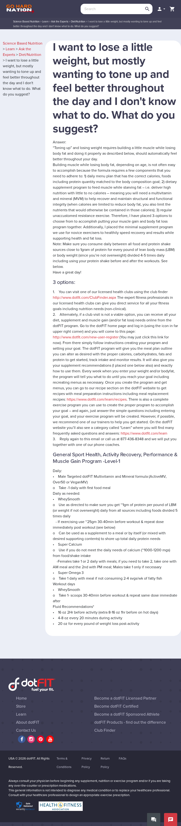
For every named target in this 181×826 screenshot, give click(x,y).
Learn (45, 21)
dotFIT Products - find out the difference (130, 722)
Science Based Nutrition (26, 21)
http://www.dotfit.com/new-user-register (86, 337)
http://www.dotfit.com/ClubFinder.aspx (84, 297)
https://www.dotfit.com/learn (144, 433)
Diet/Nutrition (78, 21)
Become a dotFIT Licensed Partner (125, 698)
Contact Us (26, 730)
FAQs (122, 758)
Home (21, 698)
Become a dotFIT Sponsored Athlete (127, 714)
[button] (161, 9)
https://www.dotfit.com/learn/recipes (97, 399)
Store (21, 706)
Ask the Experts (59, 21)
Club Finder (104, 730)
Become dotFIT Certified (116, 706)
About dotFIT (27, 722)
